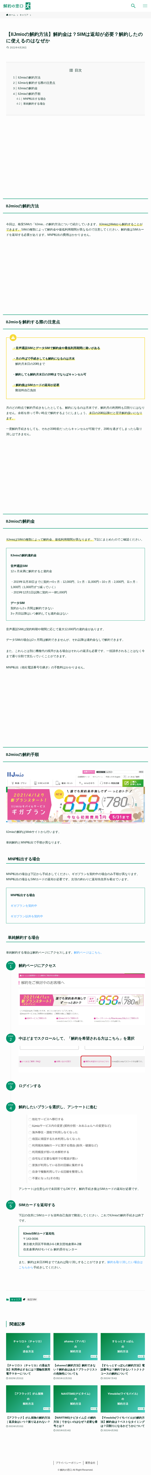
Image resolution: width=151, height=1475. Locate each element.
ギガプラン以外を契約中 (27, 916)
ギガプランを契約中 (24, 905)
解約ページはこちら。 (88, 952)
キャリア (15, 1299)
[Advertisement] (75, 154)
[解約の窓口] (18, 6)
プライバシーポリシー (68, 1462)
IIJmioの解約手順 (29, 93)
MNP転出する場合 (34, 98)
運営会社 (90, 1462)
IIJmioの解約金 (28, 88)
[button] (133, 6)
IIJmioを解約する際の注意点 (36, 82)
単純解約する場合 (34, 103)
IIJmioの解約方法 (29, 77)
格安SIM (32, 1299)
